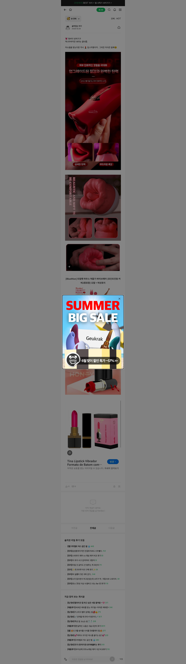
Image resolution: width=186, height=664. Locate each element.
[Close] (119, 298)
